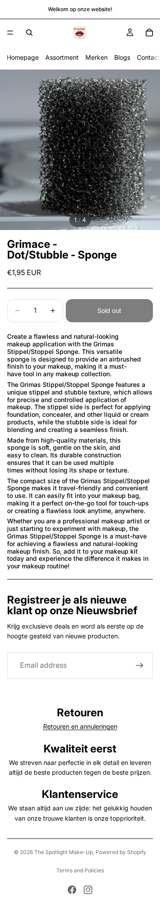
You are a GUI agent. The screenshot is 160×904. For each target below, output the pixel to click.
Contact (148, 57)
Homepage (23, 57)
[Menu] (10, 32)
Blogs (122, 57)
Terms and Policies (80, 870)
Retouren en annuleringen (80, 726)
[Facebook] (72, 889)
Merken (96, 57)
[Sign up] (139, 665)
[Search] (29, 32)
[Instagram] (88, 889)
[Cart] (149, 32)
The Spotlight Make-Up (63, 852)
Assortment (62, 57)
